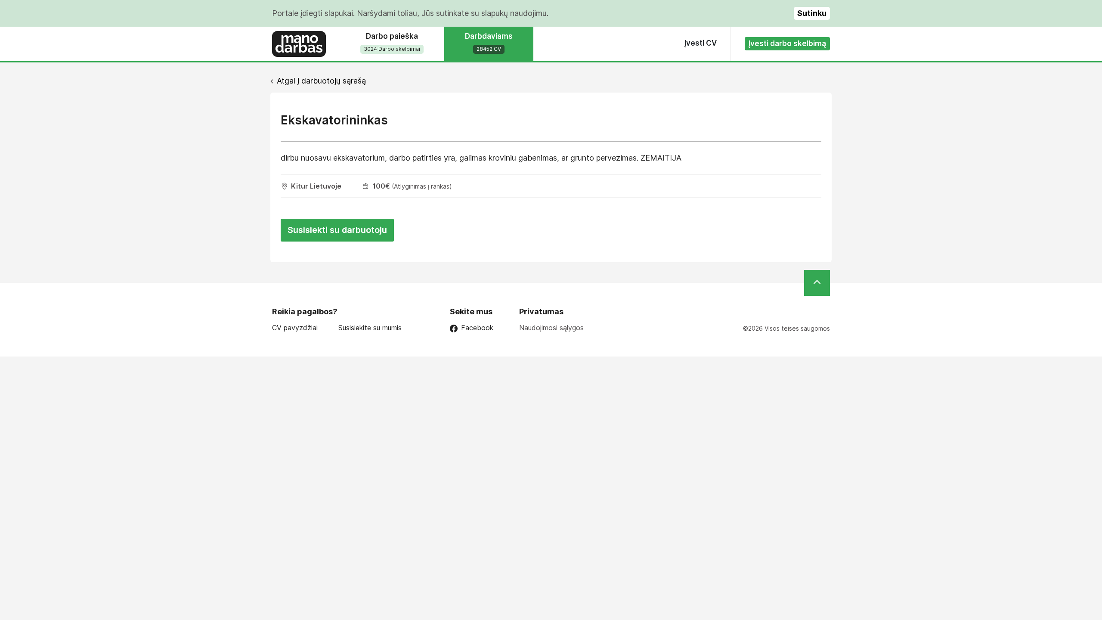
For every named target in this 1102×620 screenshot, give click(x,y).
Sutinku (811, 13)
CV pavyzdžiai (295, 328)
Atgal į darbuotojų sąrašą (321, 80)
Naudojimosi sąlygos (551, 327)
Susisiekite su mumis (370, 328)
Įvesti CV (700, 43)
